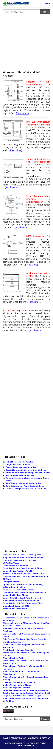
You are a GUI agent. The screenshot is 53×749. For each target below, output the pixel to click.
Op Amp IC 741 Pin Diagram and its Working (23, 584)
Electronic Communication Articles (21, 467)
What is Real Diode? (12, 626)
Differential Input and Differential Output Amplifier (26, 623)
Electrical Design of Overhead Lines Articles (25, 489)
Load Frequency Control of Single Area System (24, 592)
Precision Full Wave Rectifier (16, 608)
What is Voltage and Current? (16, 688)
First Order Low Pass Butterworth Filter (21, 601)
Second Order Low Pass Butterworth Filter (22, 568)
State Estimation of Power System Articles (24, 486)
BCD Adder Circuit (11, 563)
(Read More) (22, 113)
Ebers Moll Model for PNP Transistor (19, 682)
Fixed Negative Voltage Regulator (18, 650)
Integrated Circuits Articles (17, 464)
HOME (5, 738)
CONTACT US (34, 738)
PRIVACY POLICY (18, 738)
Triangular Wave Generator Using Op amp (22, 555)
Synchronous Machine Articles (19, 475)
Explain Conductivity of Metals (17, 685)
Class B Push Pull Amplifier (15, 565)
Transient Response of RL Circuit (18, 590)
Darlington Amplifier (12, 582)
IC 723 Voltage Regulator (14, 587)
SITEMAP (46, 738)
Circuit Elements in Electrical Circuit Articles (25, 470)
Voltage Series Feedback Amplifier (18, 571)
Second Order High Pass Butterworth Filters (23, 603)
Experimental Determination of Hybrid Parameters (25, 690)
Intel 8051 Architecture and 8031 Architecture (23, 574)
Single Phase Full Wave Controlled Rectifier (23, 557)
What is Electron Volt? (13, 658)
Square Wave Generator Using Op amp (20, 560)
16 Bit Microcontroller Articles (19, 462)
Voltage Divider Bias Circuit (15, 595)
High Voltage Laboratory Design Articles (24, 483)
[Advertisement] (26, 42)
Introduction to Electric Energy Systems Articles (27, 472)
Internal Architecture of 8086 (16, 606)
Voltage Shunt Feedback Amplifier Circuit (22, 598)
